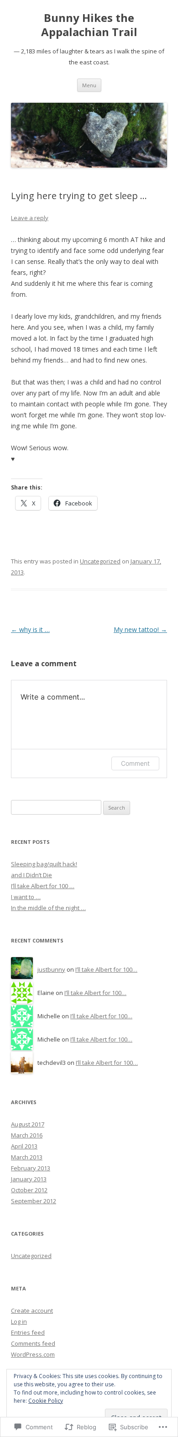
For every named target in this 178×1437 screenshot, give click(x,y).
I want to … (26, 897)
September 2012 (33, 1201)
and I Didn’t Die (31, 875)
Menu (89, 85)
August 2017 (27, 1124)
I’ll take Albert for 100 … (42, 886)
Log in (19, 1321)
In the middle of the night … (48, 908)
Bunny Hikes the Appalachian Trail (89, 25)
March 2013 (26, 1157)
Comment (135, 763)
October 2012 (29, 1190)
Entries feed (28, 1332)
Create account (32, 1310)
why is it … (30, 629)
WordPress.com (33, 1354)
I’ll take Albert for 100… (106, 969)
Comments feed (33, 1343)
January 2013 (29, 1179)
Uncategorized (100, 561)
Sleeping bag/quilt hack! (44, 864)
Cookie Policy (45, 1401)
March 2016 (26, 1135)
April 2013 (24, 1146)
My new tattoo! (140, 629)
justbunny (51, 969)
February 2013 (30, 1168)
